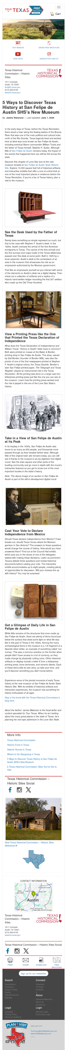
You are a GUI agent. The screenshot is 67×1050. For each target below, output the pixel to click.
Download (41, 965)
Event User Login (43, 1014)
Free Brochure (57, 966)
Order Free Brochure (49, 47)
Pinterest (39, 989)
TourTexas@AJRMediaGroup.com (44, 1031)
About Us (40, 1001)
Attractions (9, 986)
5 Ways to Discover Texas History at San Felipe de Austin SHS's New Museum (32, 760)
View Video (18, 58)
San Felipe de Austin (22, 150)
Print (10, 965)
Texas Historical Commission (21, 740)
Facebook (40, 984)
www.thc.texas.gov (12, 92)
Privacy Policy (11, 1014)
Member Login (42, 1011)
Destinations (10, 984)
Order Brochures (12, 994)
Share (26, 965)
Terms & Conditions (13, 1017)
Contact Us (40, 1004)
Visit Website (18, 47)
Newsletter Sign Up (49, 58)
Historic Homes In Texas (19, 749)
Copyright (9, 1011)
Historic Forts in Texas (18, 744)
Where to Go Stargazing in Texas (23, 754)
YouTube (39, 986)
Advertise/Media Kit (44, 999)
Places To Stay (11, 989)
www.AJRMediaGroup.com (41, 1033)
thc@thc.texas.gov (12, 87)
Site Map (8, 997)
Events (8, 992)
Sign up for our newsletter (33, 973)
